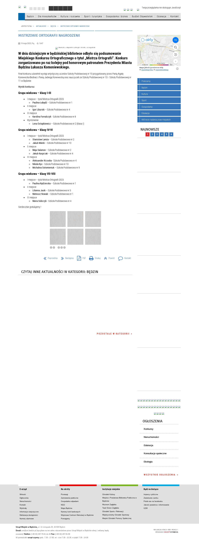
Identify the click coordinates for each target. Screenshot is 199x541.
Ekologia (148, 461)
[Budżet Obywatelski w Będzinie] (171, 400)
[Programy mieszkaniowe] (150, 407)
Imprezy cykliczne (151, 494)
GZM (146, 508)
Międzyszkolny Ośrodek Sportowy (115, 515)
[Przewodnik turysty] (166, 400)
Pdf (80, 257)
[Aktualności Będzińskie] (168, 400)
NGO (63, 505)
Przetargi (64, 494)
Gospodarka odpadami (70, 501)
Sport (144, 100)
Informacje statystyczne (29, 512)
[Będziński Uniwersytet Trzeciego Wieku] (141, 407)
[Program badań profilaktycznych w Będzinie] (144, 400)
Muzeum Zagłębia (109, 505)
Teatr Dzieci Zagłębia (110, 508)
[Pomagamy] (158, 407)
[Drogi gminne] (174, 400)
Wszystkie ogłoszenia (160, 474)
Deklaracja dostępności (29, 515)
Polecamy (146, 81)
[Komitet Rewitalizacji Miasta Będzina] (168, 407)
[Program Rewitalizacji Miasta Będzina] (166, 407)
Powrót (108, 257)
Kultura (145, 94)
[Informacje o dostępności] (55, 8)
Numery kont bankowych (70, 512)
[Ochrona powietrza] (158, 400)
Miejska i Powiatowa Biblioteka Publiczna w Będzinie (119, 499)
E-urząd (23, 489)
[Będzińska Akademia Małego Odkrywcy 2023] (144, 407)
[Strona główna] (21, 16)
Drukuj (93, 257)
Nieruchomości (151, 437)
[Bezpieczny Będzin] (179, 407)
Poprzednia (49, 257)
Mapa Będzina (66, 508)
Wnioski (23, 494)
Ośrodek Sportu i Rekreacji (112, 511)
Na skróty (65, 489)
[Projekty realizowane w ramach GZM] (177, 400)
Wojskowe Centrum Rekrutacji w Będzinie (77, 515)
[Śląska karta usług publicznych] (163, 407)
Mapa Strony (35, 8)
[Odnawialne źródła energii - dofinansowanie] (139, 407)
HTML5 (131, 530)
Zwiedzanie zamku (151, 498)
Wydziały (23, 508)
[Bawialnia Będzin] (171, 407)
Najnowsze (149, 129)
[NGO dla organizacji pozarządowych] (139, 400)
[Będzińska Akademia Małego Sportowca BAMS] (147, 407)
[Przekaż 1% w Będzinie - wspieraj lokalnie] (160, 413)
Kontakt (43, 8)
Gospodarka (147, 106)
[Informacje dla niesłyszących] (65, 8)
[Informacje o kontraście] (70, 8)
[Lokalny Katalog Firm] (160, 407)
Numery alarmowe (27, 519)
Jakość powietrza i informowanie (156, 505)
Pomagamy (65, 519)
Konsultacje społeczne (155, 453)
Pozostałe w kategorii (113, 333)
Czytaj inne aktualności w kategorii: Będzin (59, 272)
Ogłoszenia (152, 421)
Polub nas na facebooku (153, 501)
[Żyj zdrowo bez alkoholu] (155, 400)
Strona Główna (30, 8)
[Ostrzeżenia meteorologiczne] (160, 400)
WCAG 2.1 (144, 530)
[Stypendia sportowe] (179, 400)
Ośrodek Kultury (108, 494)
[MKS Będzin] (152, 407)
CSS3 (135, 530)
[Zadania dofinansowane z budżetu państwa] (155, 413)
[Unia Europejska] (25, 7)
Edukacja (145, 113)
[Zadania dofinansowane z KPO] (150, 400)
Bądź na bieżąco (151, 489)
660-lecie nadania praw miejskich (156, 119)
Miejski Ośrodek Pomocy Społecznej (116, 518)
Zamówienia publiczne (69, 498)
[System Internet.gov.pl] (163, 413)
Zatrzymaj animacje (51, 8)
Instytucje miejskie (111, 489)
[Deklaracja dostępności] (60, 8)
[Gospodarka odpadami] (155, 407)
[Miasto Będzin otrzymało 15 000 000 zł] (152, 400)
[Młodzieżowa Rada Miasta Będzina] (141, 400)
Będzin (144, 87)
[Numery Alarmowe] (158, 413)
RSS (39, 8)
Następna (66, 257)
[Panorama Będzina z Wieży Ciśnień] (163, 400)
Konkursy (148, 429)
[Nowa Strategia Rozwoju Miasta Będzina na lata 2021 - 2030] (177, 407)
